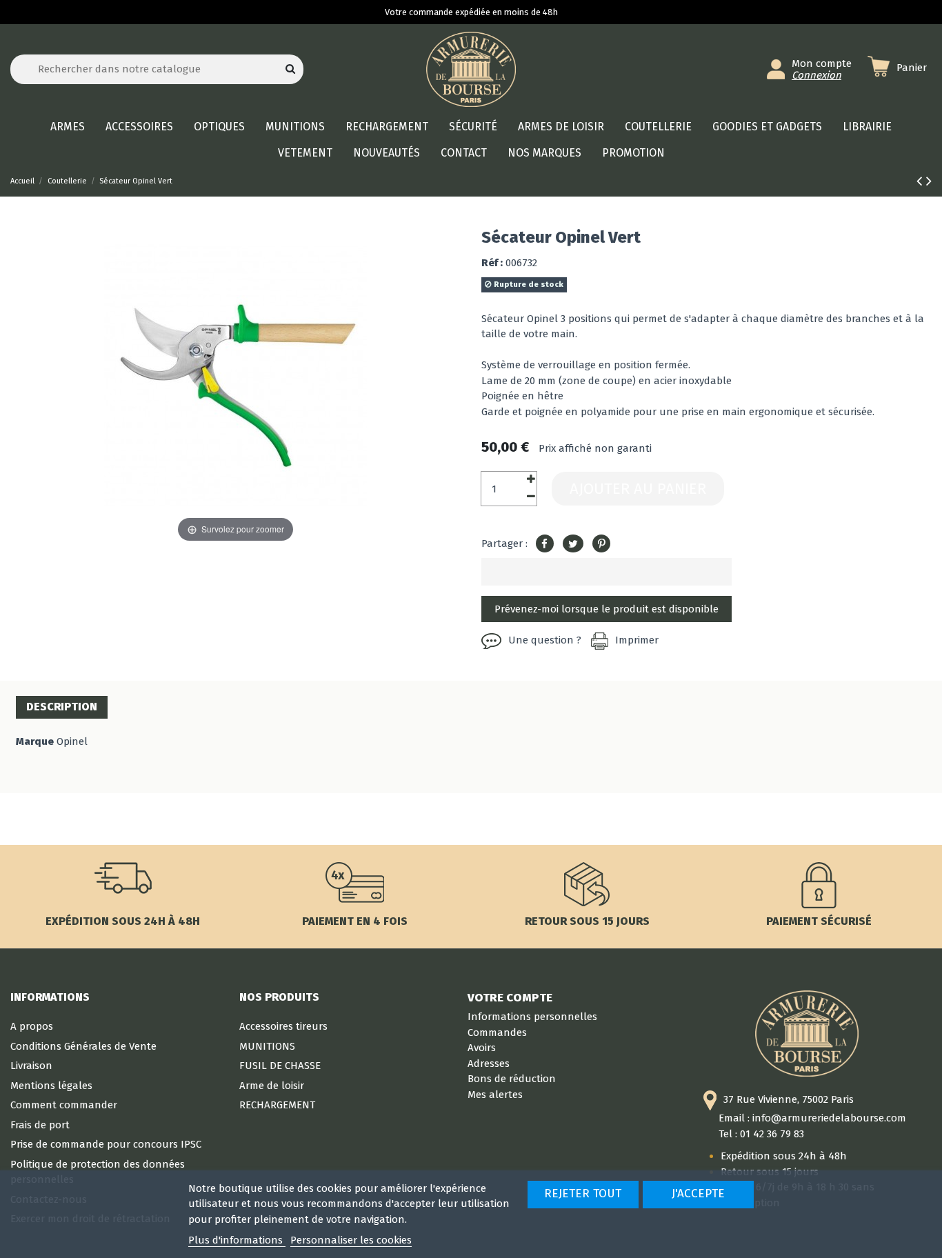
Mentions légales (51, 1085)
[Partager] (545, 544)
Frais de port (40, 1125)
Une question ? (544, 640)
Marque (35, 741)
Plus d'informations (236, 1240)
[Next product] (929, 181)
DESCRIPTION (61, 706)
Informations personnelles (532, 1016)
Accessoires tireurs (283, 1026)
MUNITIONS (267, 1046)
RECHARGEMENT (277, 1105)
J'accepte (698, 1193)
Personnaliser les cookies (351, 1240)
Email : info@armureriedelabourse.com (812, 1118)
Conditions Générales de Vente (83, 1046)
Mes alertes (495, 1094)
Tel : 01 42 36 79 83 (761, 1134)
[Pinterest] (601, 544)
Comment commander (63, 1105)
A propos (31, 1026)
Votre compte (510, 997)
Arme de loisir (271, 1085)
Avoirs (482, 1047)
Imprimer (637, 640)
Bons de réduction (512, 1078)
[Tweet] (573, 544)
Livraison (31, 1065)
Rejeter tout (582, 1193)
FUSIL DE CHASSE (280, 1065)
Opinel (72, 741)
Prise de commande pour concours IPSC (105, 1144)
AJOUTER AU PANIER (638, 488)
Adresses (489, 1063)
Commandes (497, 1032)
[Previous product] (921, 181)
